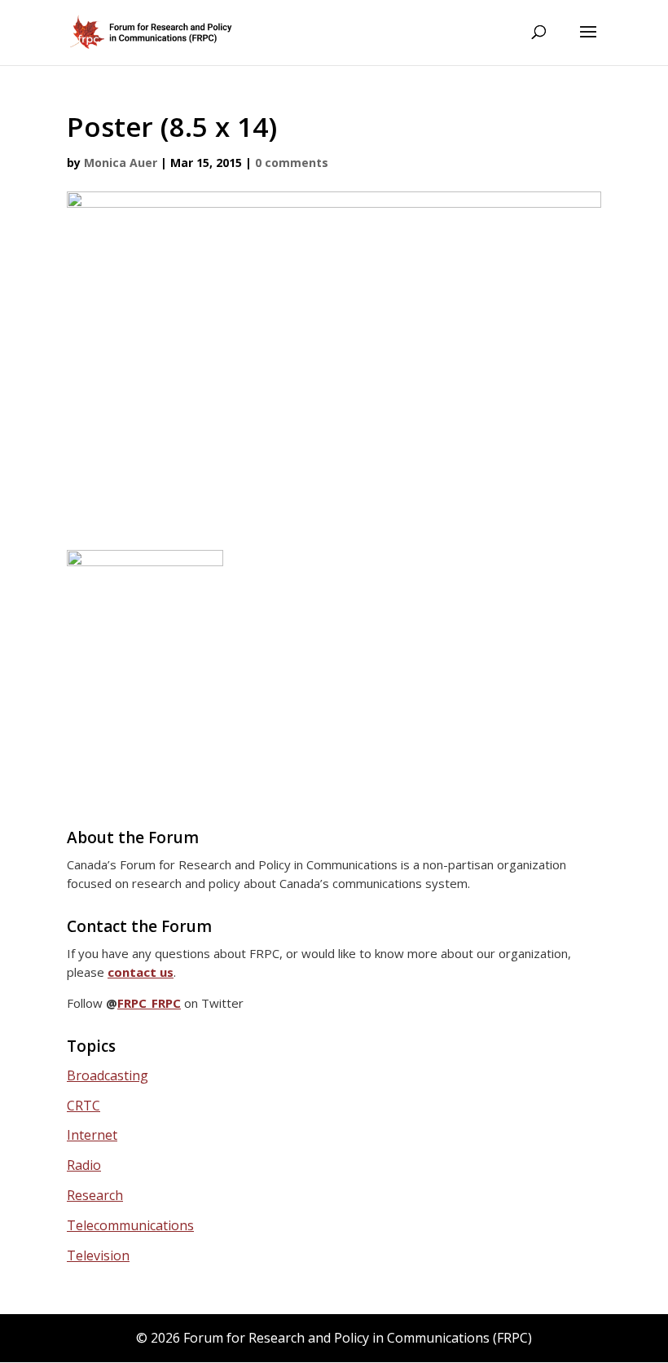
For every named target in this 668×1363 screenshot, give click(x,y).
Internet (92, 1135)
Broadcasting (107, 1075)
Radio (84, 1165)
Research (95, 1195)
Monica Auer (120, 162)
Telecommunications (130, 1225)
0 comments (291, 162)
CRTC (83, 1106)
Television (98, 1255)
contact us (141, 972)
